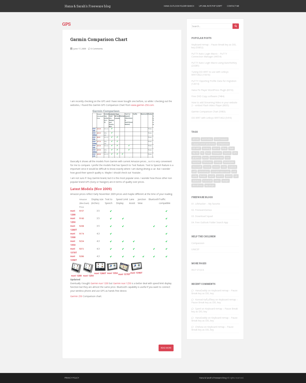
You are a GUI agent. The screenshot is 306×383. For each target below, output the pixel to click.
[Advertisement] (94, 77)
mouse (207, 167)
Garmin (227, 153)
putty (195, 176)
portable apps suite (220, 171)
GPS (235, 153)
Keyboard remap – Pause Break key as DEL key (213, 46)
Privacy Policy (72, 377)
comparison (223, 143)
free (208, 153)
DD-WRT (196, 148)
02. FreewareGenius (201, 209)
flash (231, 148)
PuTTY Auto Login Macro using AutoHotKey (214, 62)
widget (225, 180)
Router (203, 176)
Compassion (197, 243)
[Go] (236, 26)
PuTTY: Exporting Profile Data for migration (213, 80)
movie (216, 167)
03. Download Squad (202, 216)
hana (205, 157)
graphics (196, 157)
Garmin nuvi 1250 (122, 283)
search (220, 176)
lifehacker (207, 162)
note (224, 167)
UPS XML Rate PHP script (210, 6)
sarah (211, 176)
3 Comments (97, 48)
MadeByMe (229, 162)
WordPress (198, 185)
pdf (194, 171)
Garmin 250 (76, 296)
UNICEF (195, 249)
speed (229, 176)
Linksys (218, 162)
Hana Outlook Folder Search (179, 6)
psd (234, 171)
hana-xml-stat (217, 157)
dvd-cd (216, 148)
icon (227, 157)
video (217, 180)
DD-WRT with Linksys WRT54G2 (208, 117)
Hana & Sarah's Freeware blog (88, 6)
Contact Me (233, 6)
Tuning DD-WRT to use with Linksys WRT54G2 (210, 73)
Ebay (224, 148)
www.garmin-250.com (142, 105)
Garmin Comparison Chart (98, 39)
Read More (166, 347)
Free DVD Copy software (204, 96)
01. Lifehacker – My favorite (205, 203)
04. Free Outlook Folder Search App (209, 222)
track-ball (207, 180)
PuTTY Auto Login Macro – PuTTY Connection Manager (209, 55)
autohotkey (207, 139)
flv (202, 153)
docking (206, 148)
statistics (196, 180)
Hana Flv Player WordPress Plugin (208, 90)
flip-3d (195, 153)
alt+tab (196, 139)
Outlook (232, 167)
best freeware (221, 139)
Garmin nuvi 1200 (100, 283)
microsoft (197, 167)
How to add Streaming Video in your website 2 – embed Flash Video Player (214, 104)
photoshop (204, 171)
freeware (217, 153)
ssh (235, 176)
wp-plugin (209, 185)
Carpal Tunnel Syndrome (204, 143)
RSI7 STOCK (197, 269)
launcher (196, 162)
